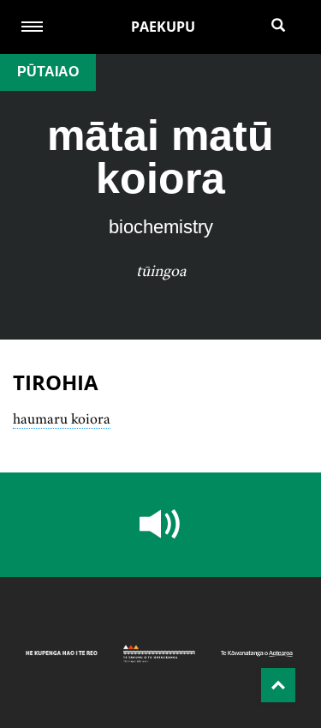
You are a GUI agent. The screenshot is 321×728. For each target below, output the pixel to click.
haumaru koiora (61, 418)
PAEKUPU (163, 26)
